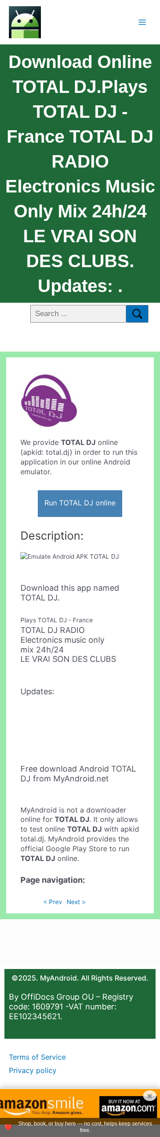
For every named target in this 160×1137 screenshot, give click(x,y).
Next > (76, 901)
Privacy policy (32, 1070)
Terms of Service (37, 1057)
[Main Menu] (142, 22)
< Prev (52, 901)
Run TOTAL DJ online (80, 502)
